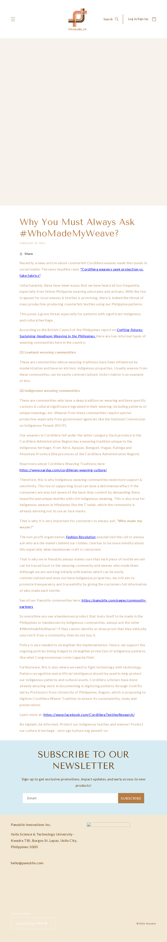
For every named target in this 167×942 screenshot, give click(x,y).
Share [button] (29, 253)
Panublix (151, 923)
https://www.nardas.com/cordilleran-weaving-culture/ (63, 470)
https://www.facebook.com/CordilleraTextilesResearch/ (89, 714)
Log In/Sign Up (138, 19)
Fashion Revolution (80, 537)
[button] (13, 19)
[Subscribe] (131, 798)
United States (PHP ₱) (31, 923)
